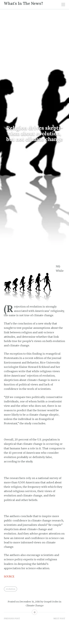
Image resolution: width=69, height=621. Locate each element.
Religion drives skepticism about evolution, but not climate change (34, 133)
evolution (10, 589)
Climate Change (34, 605)
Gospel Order (51, 601)
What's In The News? (23, 3)
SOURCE (9, 576)
